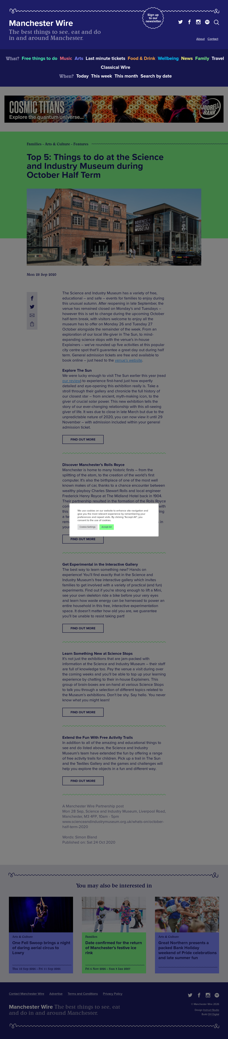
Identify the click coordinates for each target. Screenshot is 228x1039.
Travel (218, 58)
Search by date (156, 76)
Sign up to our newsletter (153, 18)
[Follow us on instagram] (198, 22)
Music (66, 58)
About (200, 39)
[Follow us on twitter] (180, 22)
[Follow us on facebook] (189, 22)
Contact (213, 39)
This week (101, 76)
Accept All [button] (107, 527)
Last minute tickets (105, 58)
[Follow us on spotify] (207, 22)
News (187, 58)
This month (126, 76)
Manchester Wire (41, 23)
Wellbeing (168, 58)
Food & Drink (141, 58)
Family (202, 58)
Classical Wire (115, 67)
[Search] (216, 23)
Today (82, 76)
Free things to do (39, 58)
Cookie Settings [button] (87, 527)
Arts (79, 58)
